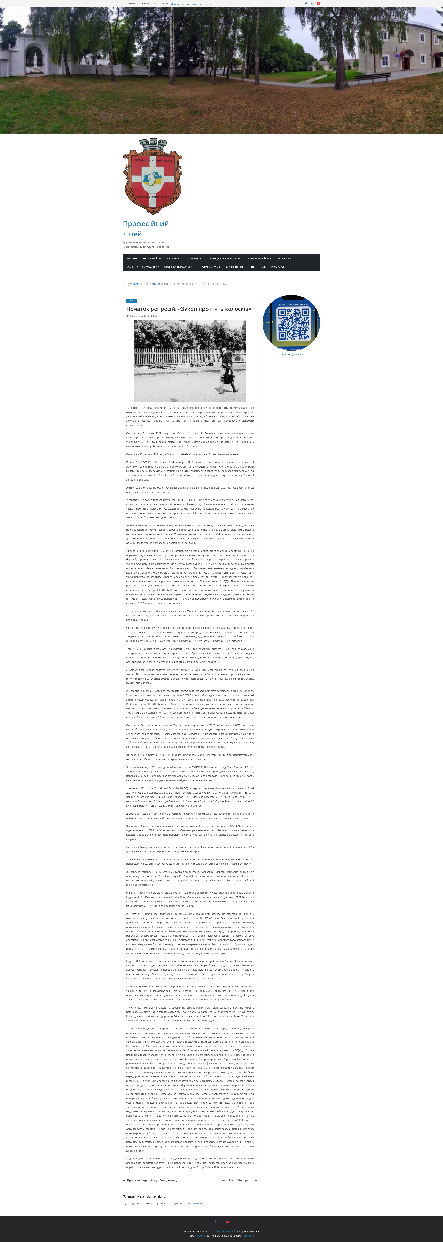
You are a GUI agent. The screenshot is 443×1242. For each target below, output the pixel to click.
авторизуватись (191, 1203)
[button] (159, 258)
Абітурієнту (174, 258)
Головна (132, 258)
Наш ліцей (150, 258)
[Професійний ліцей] (221, 9)
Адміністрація (211, 266)
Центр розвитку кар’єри (267, 266)
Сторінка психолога (178, 266)
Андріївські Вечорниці (237, 1180)
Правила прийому (258, 258)
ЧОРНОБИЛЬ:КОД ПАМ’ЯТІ (186, 3)
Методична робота (223, 258)
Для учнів (194, 258)
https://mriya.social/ (291, 354)
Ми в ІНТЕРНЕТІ (236, 266)
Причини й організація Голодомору (152, 1180)
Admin (156, 316)
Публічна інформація (140, 266)
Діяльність (284, 258)
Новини (131, 301)
